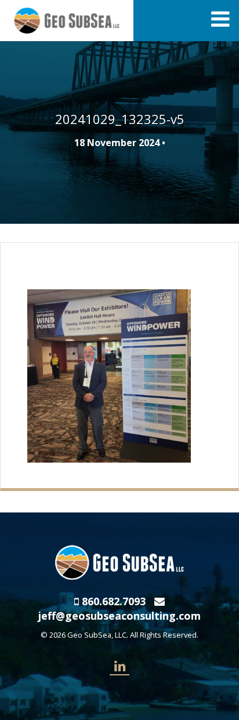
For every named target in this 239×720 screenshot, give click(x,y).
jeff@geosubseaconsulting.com (119, 616)
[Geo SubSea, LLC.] (66, 19)
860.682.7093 (114, 601)
